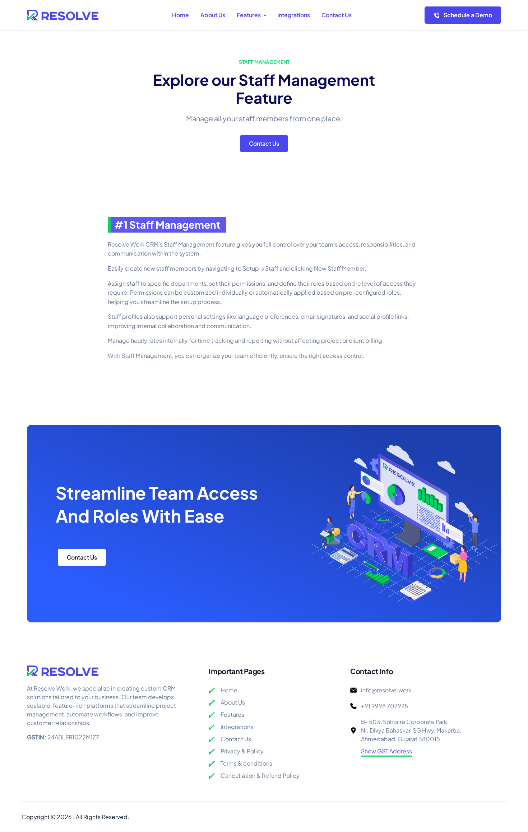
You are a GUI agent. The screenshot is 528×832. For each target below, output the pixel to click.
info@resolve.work (386, 690)
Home (229, 690)
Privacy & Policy (242, 751)
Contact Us (264, 143)
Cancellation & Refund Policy (260, 775)
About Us (233, 702)
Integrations (237, 726)
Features (232, 714)
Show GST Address (386, 751)
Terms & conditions (246, 763)
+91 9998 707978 (384, 706)
